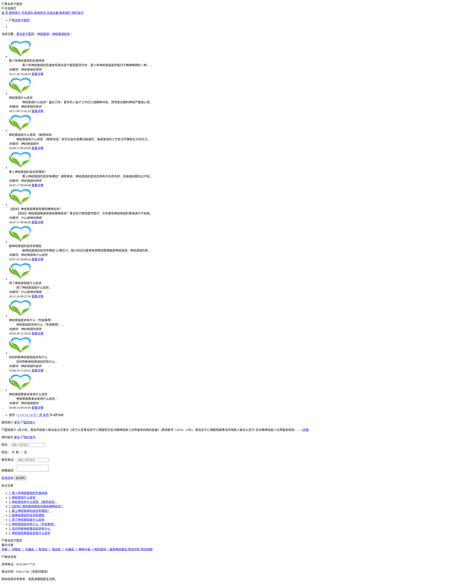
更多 (17, 422)
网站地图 (147, 549)
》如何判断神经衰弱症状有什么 (29, 528)
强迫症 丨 (58, 549)
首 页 (5, 12)
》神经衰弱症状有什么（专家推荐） (32, 524)
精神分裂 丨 (86, 549)
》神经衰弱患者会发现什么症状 (29, 533)
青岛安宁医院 (25, 34)
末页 (46, 415)
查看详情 (37, 74)
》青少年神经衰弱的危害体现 (28, 493)
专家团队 (27, 12)
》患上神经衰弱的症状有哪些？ (29, 510)
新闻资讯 (40, 12)
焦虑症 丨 (45, 549)
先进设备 (53, 12)
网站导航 (134, 549)
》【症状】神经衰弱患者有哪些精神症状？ (36, 506)
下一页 (37, 415)
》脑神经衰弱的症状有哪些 (26, 515)
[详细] (305, 429)
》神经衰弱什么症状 (22, 497)
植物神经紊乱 (119, 549)
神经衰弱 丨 (102, 549)
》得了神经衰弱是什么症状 (26, 519)
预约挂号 (78, 12)
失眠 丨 (6, 549)
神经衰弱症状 (61, 34)
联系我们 (65, 12)
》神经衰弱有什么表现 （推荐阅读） (33, 502)
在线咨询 (7, 477)
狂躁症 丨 (31, 549)
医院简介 (15, 12)
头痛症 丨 (71, 549)
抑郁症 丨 (18, 549)
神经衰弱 (43, 34)
